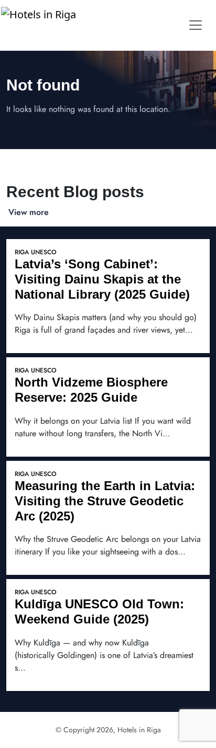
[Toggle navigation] (195, 25)
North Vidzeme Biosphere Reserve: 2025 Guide (91, 389)
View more (28, 212)
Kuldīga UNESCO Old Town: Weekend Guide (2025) (99, 611)
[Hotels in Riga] (41, 25)
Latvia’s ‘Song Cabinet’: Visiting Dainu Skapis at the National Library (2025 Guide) (102, 279)
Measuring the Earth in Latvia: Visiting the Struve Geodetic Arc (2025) (105, 501)
